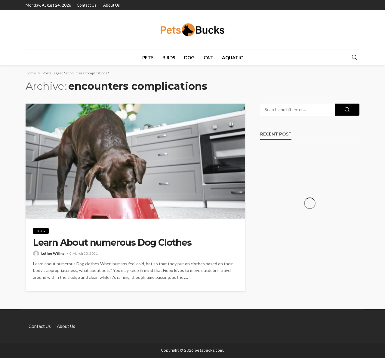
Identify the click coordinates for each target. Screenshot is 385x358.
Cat (208, 57)
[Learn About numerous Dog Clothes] (135, 161)
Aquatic (232, 57)
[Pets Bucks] (192, 29)
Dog (189, 57)
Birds (168, 57)
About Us (111, 5)
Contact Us (86, 5)
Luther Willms (52, 253)
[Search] (354, 57)
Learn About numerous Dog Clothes (112, 242)
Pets (147, 57)
